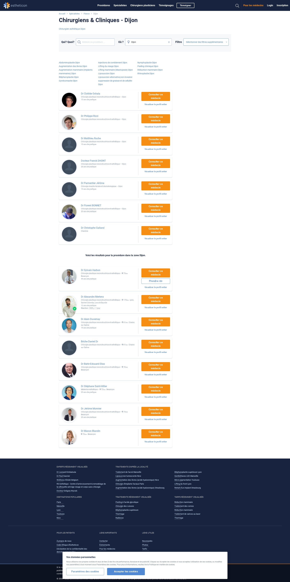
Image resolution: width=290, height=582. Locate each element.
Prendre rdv (156, 281)
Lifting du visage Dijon (108, 66)
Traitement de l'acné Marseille (128, 472)
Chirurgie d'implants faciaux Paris (130, 484)
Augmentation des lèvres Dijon (73, 66)
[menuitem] (104, 5)
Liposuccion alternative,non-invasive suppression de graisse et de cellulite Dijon (115, 81)
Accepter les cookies (126, 571)
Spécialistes (120, 5)
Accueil (62, 14)
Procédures (103, 5)
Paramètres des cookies (85, 571)
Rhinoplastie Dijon (145, 73)
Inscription (282, 5)
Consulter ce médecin (156, 96)
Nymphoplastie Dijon (147, 62)
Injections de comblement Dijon (112, 62)
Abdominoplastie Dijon (69, 62)
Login (270, 5)
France (87, 14)
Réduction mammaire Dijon (150, 70)
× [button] (169, 42)
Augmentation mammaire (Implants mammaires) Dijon (75, 72)
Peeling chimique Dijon (147, 66)
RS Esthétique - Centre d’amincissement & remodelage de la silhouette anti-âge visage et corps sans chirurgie (81, 485)
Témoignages (166, 5)
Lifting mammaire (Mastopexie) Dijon (115, 70)
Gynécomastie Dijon (68, 80)
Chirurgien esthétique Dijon (72, 29)
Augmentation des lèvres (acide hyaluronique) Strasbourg (140, 488)
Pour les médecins (253, 5)
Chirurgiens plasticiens (142, 5)
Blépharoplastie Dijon (69, 77)
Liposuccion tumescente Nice (128, 476)
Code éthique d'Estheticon (68, 545)
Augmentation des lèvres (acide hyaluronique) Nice (137, 480)
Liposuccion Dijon (106, 73)
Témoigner (185, 5)
